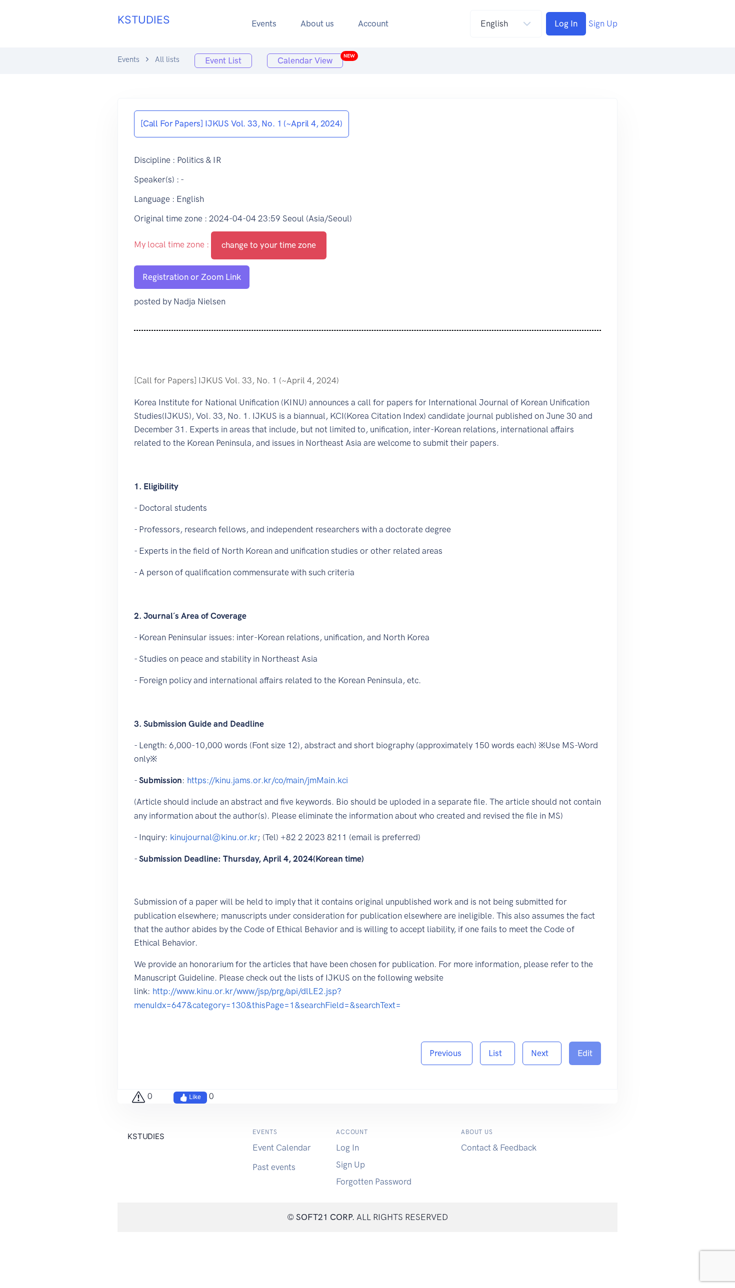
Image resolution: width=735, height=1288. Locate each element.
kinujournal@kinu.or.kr (214, 837)
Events (264, 23)
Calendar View (310, 59)
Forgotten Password (374, 1182)
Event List (223, 60)
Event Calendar (281, 1148)
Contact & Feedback (498, 1148)
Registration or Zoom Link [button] (191, 277)
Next (542, 1053)
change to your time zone (269, 245)
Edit (585, 1053)
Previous (447, 1053)
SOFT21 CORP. (325, 1217)
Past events (274, 1167)
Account (373, 23)
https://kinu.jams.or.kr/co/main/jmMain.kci (267, 780)
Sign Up (603, 23)
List (497, 1053)
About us (317, 23)
